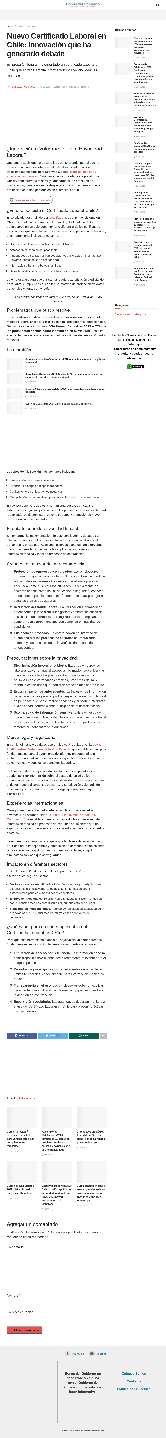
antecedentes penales (22, 176)
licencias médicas (81, 171)
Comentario (16, 1246)
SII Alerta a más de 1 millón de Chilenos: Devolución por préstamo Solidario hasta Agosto (144, 274)
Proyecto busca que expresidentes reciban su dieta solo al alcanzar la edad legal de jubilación (145, 225)
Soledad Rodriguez (23, 86)
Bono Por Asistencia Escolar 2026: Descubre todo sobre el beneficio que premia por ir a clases (145, 99)
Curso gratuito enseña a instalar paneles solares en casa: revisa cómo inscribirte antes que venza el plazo (91, 1193)
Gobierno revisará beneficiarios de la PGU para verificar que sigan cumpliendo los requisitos (20, 1139)
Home (9, 25)
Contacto (134, 1381)
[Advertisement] (83, 14)
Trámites (84, 86)
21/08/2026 (31, 366)
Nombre (14, 1295)
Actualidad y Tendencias (25, 25)
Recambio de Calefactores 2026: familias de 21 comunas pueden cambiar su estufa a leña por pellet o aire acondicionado (144, 73)
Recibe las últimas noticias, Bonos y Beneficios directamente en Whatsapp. (135, 346)
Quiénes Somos (134, 1373)
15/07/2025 (45, 86)
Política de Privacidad (134, 1389)
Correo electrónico (21, 1312)
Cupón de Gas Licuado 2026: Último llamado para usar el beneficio (59, 404)
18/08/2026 (48, 1209)
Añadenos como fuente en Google (32, 200)
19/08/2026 (31, 396)
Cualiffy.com (57, 217)
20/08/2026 (31, 381)
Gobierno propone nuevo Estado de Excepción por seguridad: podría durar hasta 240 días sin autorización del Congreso (144, 172)
